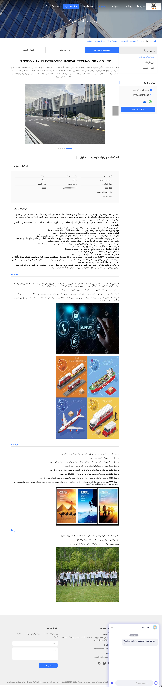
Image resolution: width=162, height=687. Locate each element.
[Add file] (156, 683)
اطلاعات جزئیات (108, 157)
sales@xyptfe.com (141, 90)
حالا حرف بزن (71, 6)
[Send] (112, 683)
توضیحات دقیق (89, 157)
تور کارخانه (65, 50)
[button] (69, 148)
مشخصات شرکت (101, 50)
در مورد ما (102, 6)
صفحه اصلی (88, 6)
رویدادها (129, 6)
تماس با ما (141, 6)
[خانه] (153, 6)
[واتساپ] (150, 102)
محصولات (116, 6)
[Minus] (112, 627)
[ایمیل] (144, 102)
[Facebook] (104, 664)
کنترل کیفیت (28, 50)
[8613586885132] (99, 664)
